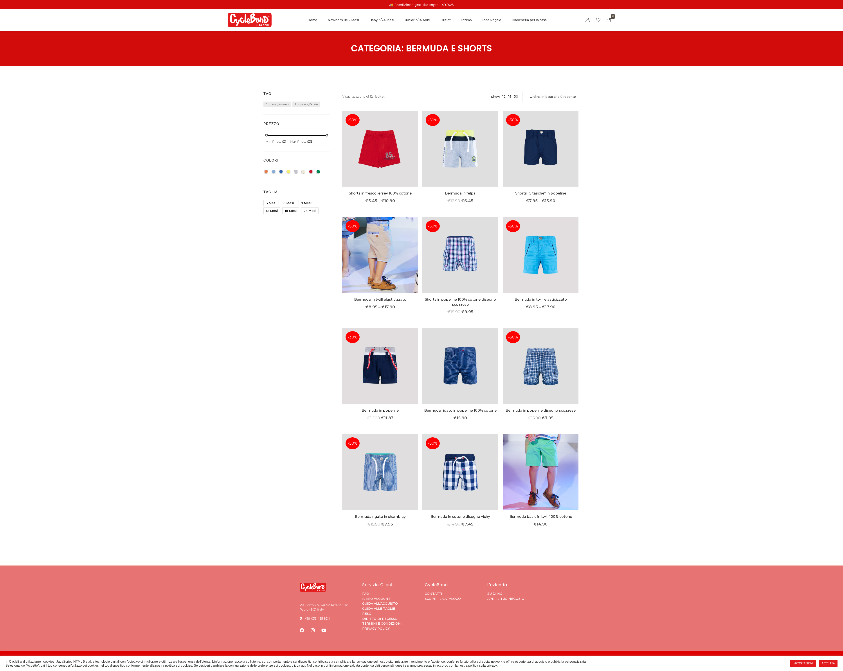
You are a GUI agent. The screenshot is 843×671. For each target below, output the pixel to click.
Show (495, 97)
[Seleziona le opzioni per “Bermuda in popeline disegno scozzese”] (540, 372)
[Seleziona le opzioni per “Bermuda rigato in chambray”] (380, 478)
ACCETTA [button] (828, 663)
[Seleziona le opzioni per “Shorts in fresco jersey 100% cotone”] (380, 155)
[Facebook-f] (302, 630)
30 (516, 96)
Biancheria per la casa (529, 20)
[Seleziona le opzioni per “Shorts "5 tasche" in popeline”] (540, 155)
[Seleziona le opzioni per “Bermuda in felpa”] (460, 155)
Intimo (466, 20)
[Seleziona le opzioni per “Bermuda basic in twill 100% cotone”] (540, 478)
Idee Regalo (491, 20)
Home (312, 20)
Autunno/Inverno (277, 104)
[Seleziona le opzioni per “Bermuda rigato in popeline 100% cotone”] (460, 372)
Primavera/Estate (306, 104)
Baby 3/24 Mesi (381, 20)
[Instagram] (313, 630)
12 (504, 96)
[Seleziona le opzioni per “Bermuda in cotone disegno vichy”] (460, 478)
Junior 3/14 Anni (417, 20)
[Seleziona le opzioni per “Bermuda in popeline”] (380, 372)
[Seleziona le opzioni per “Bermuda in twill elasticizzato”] (380, 261)
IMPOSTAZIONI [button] (803, 663)
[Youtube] (324, 630)
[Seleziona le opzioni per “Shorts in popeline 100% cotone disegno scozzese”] (460, 261)
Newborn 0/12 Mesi (343, 20)
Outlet (446, 20)
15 (509, 96)
